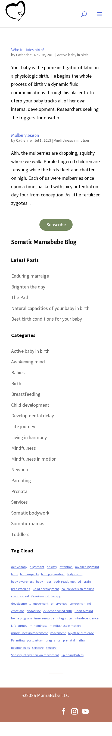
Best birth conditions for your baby (46, 319)
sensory (51, 648)
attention (66, 567)
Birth (16, 383)
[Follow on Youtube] (85, 711)
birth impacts (29, 574)
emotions (17, 611)
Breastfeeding (26, 394)
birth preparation (52, 574)
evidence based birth (57, 611)
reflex (81, 640)
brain (87, 581)
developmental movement (29, 603)
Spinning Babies (72, 655)
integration (64, 618)
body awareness (22, 581)
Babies (18, 372)
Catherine (24, 54)
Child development (30, 405)
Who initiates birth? (27, 50)
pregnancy (53, 640)
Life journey (23, 426)
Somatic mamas (27, 523)
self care (37, 648)
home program (21, 618)
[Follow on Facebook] (63, 711)
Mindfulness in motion (71, 140)
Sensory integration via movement (35, 655)
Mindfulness (23, 448)
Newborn (20, 469)
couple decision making (77, 589)
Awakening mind (28, 361)
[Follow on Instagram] (74, 711)
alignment (37, 567)
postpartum (35, 640)
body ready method (67, 581)
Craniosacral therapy (46, 596)
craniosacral (20, 596)
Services (19, 502)
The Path (20, 297)
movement (58, 633)
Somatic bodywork (30, 513)
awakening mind (87, 567)
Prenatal (20, 491)
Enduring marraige (30, 276)
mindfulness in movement (29, 633)
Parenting (21, 480)
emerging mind (80, 603)
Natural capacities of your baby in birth (50, 308)
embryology (59, 603)
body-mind (74, 574)
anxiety (52, 567)
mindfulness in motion (65, 626)
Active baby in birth (72, 54)
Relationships (20, 648)
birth (14, 574)
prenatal (69, 640)
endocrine (34, 611)
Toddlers (20, 534)
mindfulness (38, 626)
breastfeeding (20, 589)
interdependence (86, 618)
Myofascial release (81, 633)
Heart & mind (83, 611)
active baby (19, 567)
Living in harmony (29, 437)
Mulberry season (25, 135)
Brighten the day (28, 287)
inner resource (44, 618)
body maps (43, 581)
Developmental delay (32, 415)
